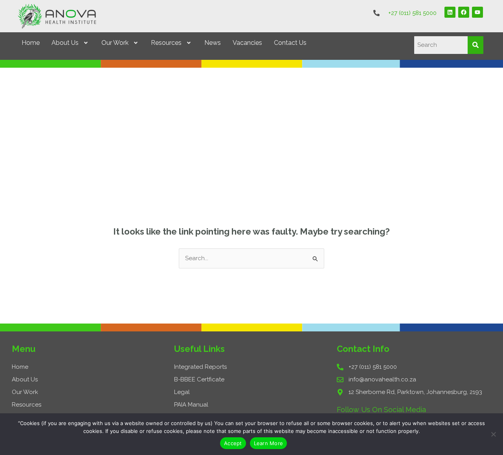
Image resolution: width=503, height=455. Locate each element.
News (212, 42)
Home (31, 42)
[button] (70, 43)
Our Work (115, 42)
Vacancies (247, 42)
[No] (493, 434)
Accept (233, 443)
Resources (166, 42)
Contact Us (290, 42)
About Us (65, 42)
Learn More (268, 443)
